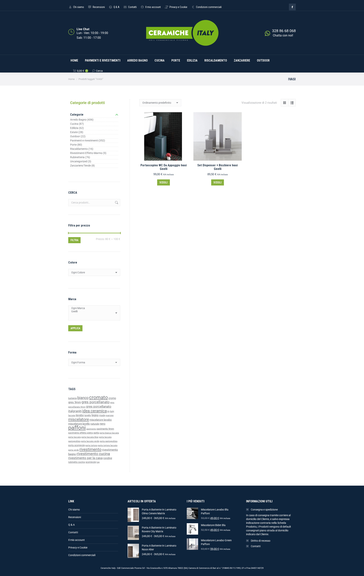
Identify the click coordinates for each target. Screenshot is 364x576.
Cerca (116, 202)
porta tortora (91, 445)
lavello (87, 415)
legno (95, 415)
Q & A (71, 524)
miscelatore (78, 419)
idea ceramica (94, 411)
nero (102, 423)
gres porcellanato (96, 402)
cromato (98, 397)
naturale (94, 423)
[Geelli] (92, 311)
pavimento (91, 429)
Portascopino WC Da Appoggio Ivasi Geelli (163, 167)
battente (72, 398)
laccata (71, 415)
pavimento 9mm (105, 428)
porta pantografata (108, 441)
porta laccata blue (89, 437)
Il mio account (76, 539)
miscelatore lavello (79, 423)
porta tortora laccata (107, 445)
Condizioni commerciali (81, 555)
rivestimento (90, 449)
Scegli (163, 182)
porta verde (73, 450)
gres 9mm (74, 402)
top (98, 462)
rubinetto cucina (76, 462)
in (108, 411)
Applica (75, 328)
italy (112, 411)
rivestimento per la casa (85, 458)
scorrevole (91, 462)
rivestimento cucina (93, 454)
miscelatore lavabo (100, 419)
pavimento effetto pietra (80, 433)
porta (96, 432)
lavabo (80, 415)
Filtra (74, 240)
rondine (107, 458)
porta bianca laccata (109, 433)
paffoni (77, 428)
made (102, 415)
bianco (83, 398)
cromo (112, 398)
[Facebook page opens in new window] (292, 7)
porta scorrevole (76, 445)
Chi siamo (74, 509)
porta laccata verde (90, 441)
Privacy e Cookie (77, 547)
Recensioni (74, 517)
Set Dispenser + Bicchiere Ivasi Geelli (217, 167)
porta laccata (74, 437)
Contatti (73, 532)
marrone (110, 415)
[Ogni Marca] (92, 308)
